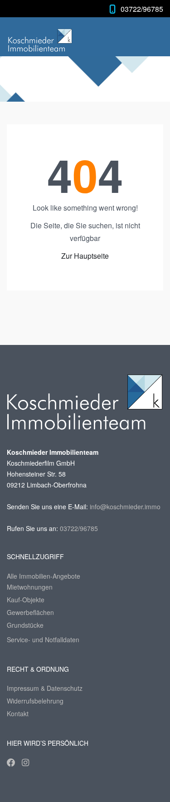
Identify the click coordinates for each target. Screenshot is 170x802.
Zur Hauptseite (85, 256)
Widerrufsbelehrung (35, 700)
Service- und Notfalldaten (43, 639)
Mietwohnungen (30, 586)
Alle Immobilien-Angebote (43, 576)
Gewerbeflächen (30, 612)
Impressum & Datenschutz (45, 688)
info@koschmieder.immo (125, 506)
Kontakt (18, 713)
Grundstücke (25, 625)
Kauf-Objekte (25, 599)
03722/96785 (142, 9)
